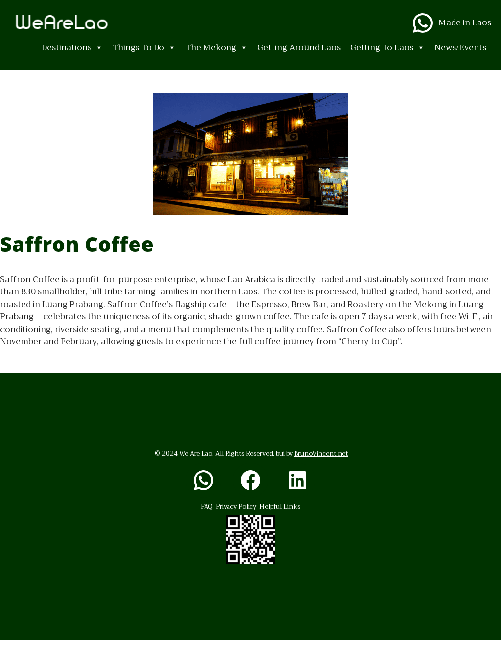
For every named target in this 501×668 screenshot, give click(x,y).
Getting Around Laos (299, 48)
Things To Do (138, 48)
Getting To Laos (381, 48)
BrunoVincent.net (321, 453)
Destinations (66, 48)
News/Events (460, 48)
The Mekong (210, 48)
